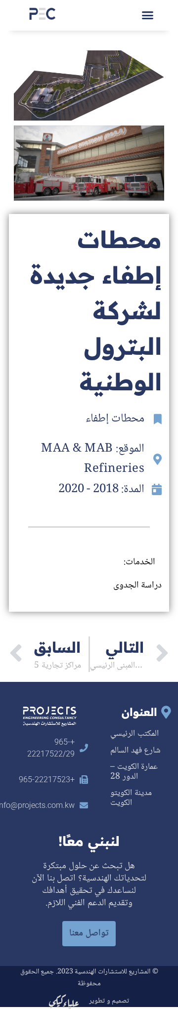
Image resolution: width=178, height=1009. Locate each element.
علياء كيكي (64, 1001)
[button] (147, 15)
